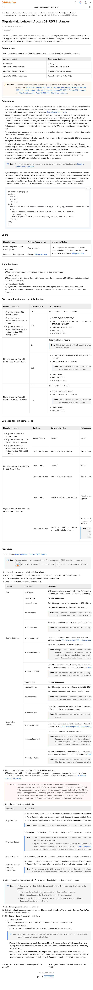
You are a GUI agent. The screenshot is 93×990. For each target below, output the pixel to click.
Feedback (50, 977)
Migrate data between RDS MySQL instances (43, 87)
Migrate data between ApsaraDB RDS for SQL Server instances (43, 93)
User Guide (33, 13)
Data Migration (71, 13)
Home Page (5, 13)
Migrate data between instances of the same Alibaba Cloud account (25, 15)
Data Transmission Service (19, 13)
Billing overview (78, 253)
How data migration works (56, 112)
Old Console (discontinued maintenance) (52, 13)
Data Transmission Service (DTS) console (31, 554)
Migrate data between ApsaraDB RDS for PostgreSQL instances (61, 90)
